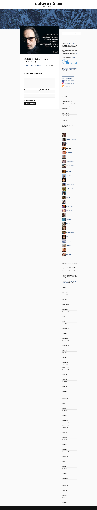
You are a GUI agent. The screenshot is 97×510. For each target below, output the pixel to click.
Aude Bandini (68, 171)
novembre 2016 (66, 483)
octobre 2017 (65, 456)
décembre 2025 (66, 292)
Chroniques (65, 113)
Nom (25, 89)
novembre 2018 (66, 425)
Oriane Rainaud (69, 201)
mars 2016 (65, 502)
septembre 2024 (66, 304)
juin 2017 (65, 466)
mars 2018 (65, 444)
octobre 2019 (65, 398)
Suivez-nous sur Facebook (69, 80)
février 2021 (65, 362)
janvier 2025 (65, 299)
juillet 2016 (65, 492)
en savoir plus (71, 43)
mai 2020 (65, 381)
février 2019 (65, 417)
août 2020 (65, 374)
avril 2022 (65, 330)
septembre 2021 (66, 345)
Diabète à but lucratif (67, 98)
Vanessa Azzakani (69, 193)
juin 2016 (65, 495)
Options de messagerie (45, 89)
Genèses (64, 120)
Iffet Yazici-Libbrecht (70, 161)
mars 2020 (65, 386)
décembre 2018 (66, 422)
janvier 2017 (65, 478)
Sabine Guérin (68, 254)
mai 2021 (65, 355)
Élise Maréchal (68, 175)
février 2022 (65, 335)
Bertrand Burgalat (29, 65)
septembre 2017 (66, 458)
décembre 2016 (66, 480)
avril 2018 (65, 442)
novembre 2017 (66, 454)
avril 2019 (65, 413)
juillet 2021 (65, 350)
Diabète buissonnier (66, 101)
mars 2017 (65, 473)
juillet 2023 (65, 318)
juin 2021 (65, 352)
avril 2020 (65, 384)
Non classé (65, 108)
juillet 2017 (65, 463)
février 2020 (65, 388)
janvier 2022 (65, 338)
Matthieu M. (68, 223)
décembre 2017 (66, 451)
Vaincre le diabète (66, 110)
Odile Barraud (68, 197)
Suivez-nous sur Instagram (69, 83)
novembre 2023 (66, 311)
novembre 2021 (66, 340)
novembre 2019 (66, 396)
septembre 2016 (66, 487)
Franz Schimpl (68, 219)
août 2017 (65, 461)
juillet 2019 (65, 405)
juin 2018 (65, 437)
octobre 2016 (65, 485)
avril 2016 (65, 500)
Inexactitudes (65, 106)
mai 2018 (65, 439)
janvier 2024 (65, 309)
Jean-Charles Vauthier (70, 188)
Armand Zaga (68, 241)
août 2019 (65, 403)
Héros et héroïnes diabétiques (68, 103)
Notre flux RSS (67, 86)
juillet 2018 (65, 434)
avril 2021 (65, 357)
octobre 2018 (65, 427)
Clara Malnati (68, 143)
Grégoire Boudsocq (69, 156)
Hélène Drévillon (69, 210)
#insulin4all (73, 57)
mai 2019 (65, 410)
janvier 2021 (65, 364)
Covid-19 (65, 118)
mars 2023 (65, 323)
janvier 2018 (65, 449)
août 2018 (65, 432)
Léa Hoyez (68, 236)
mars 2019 (65, 415)
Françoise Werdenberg (70, 184)
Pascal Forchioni (69, 214)
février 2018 (65, 446)
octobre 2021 (65, 343)
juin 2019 (65, 408)
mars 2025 (65, 297)
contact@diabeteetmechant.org (67, 78)
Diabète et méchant (48, 3)
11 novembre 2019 (39, 65)
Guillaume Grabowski (70, 232)
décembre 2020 (66, 367)
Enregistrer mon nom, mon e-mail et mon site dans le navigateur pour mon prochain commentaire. (39, 100)
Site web (39, 90)
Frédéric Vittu (68, 245)
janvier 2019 (65, 420)
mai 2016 (65, 497)
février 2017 (65, 475)
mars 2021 (65, 359)
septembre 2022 (66, 328)
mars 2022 (65, 333)
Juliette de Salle (69, 152)
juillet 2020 (65, 376)
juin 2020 (65, 379)
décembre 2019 (66, 393)
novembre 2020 (66, 369)
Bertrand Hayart (69, 249)
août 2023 (65, 316)
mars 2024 (65, 306)
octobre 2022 (65, 326)
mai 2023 (65, 321)
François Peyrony (69, 228)
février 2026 (65, 289)
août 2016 (65, 490)
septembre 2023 (66, 314)
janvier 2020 (65, 391)
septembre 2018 (66, 429)
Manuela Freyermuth (70, 206)
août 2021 (65, 347)
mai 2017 (65, 468)
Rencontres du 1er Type (67, 122)
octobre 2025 (65, 294)
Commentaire (27, 76)
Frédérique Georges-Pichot (71, 139)
